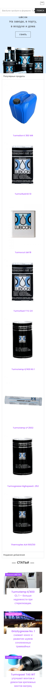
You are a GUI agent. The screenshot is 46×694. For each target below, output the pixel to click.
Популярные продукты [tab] (14, 76)
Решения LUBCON (13, 574)
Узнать (23, 34)
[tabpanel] (23, 316)
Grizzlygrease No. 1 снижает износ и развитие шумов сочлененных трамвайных (23, 638)
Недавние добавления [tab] (14, 554)
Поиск (40, 10)
